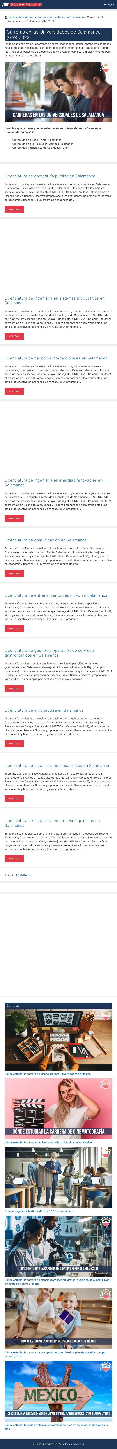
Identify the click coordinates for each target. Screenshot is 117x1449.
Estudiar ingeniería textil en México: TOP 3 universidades (39, 1211)
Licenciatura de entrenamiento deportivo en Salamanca (56, 595)
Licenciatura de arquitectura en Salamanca (44, 710)
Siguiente (23, 874)
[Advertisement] (58, 246)
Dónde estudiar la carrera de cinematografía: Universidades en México (48, 1142)
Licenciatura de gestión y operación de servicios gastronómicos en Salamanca (50, 652)
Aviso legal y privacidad (71, 1444)
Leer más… (14, 209)
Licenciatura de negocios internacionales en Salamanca (56, 358)
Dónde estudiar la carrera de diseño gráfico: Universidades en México (48, 1073)
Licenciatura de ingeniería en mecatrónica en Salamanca (57, 765)
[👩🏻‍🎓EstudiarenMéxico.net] (23, 4)
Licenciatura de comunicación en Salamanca (46, 540)
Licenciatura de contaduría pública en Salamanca (50, 176)
